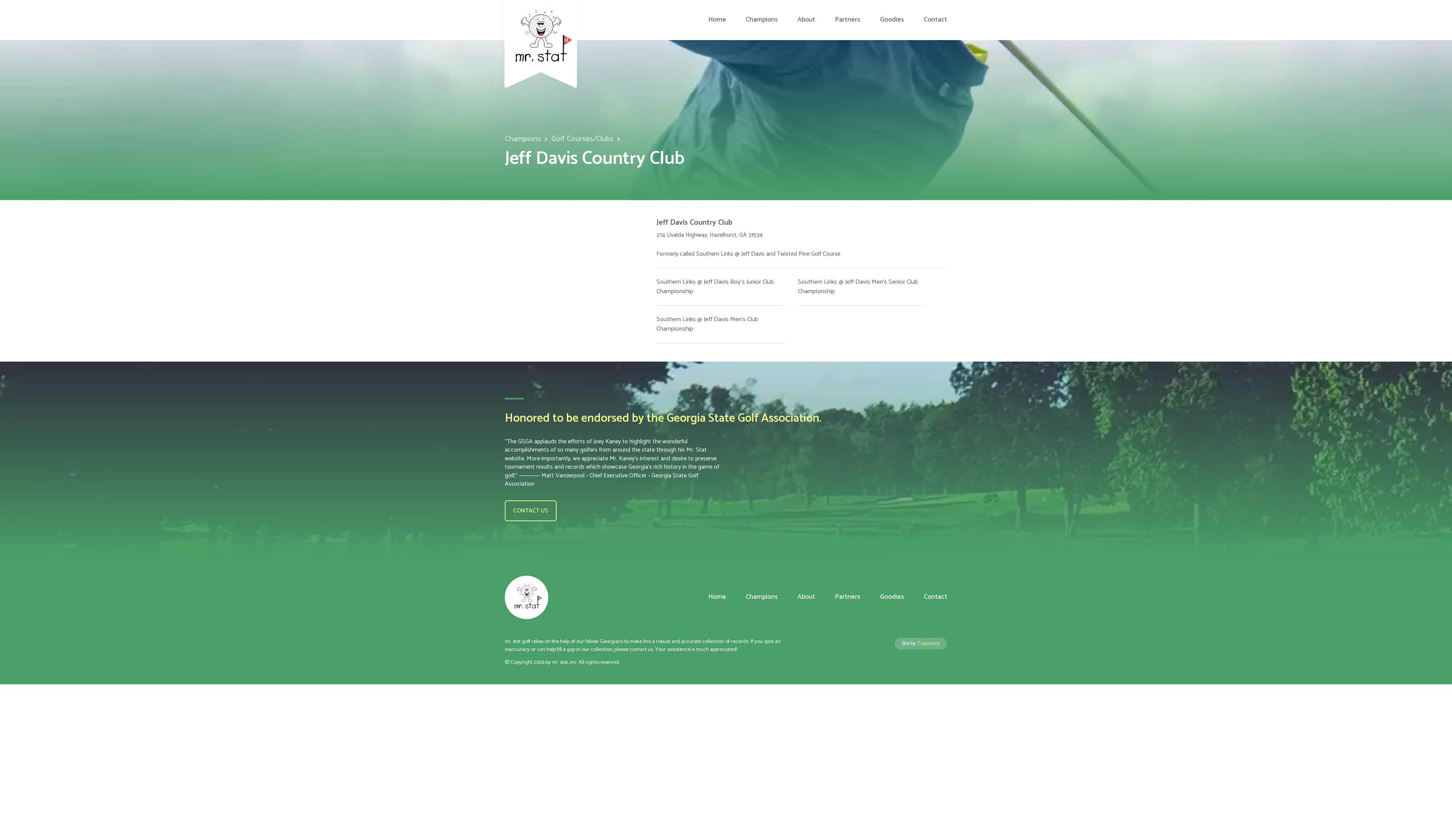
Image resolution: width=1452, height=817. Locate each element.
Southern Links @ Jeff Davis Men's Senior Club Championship (858, 287)
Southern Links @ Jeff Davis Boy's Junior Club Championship (715, 287)
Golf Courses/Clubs (582, 139)
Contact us (530, 511)
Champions (762, 19)
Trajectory (928, 643)
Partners (847, 19)
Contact (935, 19)
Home (717, 19)
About (806, 19)
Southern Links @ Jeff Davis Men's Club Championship (707, 324)
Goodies (892, 19)
